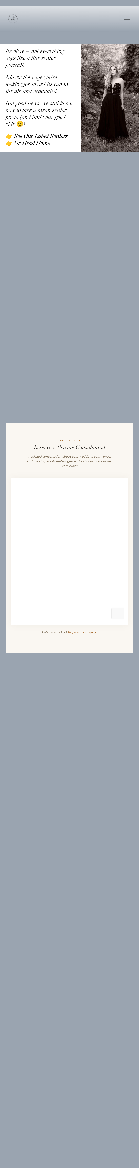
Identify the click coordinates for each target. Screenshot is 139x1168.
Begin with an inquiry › (82, 632)
